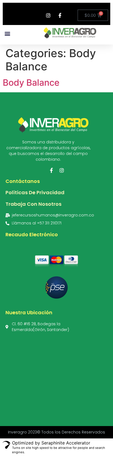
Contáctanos (22, 181)
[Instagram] (61, 170)
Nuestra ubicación (28, 312)
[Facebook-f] (51, 170)
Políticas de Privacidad (34, 192)
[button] (7, 33)
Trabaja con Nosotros (33, 204)
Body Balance (31, 82)
